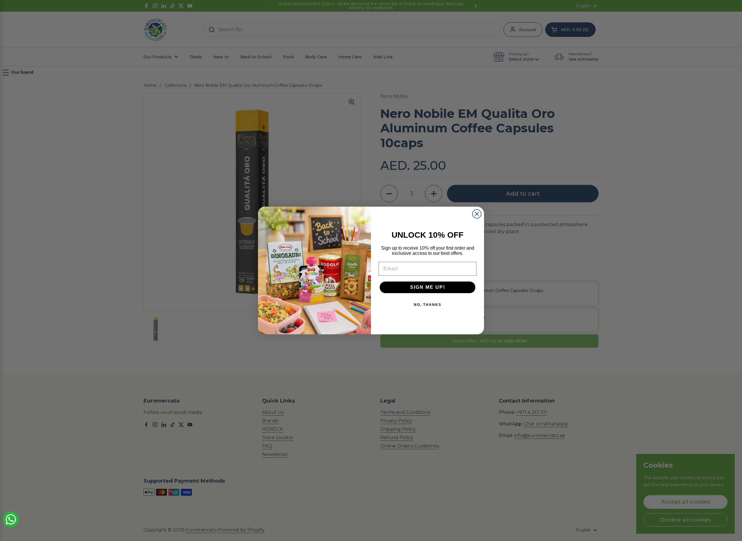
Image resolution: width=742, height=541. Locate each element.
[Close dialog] (476, 214)
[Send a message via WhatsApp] (11, 519)
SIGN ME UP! (427, 287)
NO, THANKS (427, 305)
